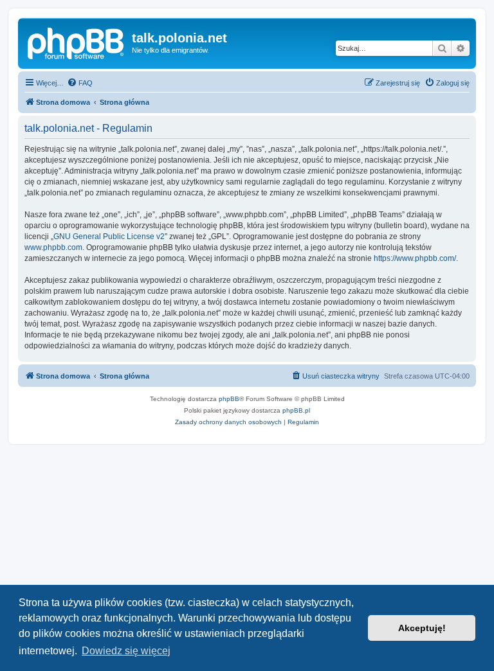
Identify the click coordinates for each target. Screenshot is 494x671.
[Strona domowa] (76, 41)
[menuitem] (80, 83)
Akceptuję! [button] (422, 628)
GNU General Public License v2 (109, 236)
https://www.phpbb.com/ (415, 258)
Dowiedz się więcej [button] (126, 650)
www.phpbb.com (53, 247)
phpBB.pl (296, 410)
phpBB (229, 398)
